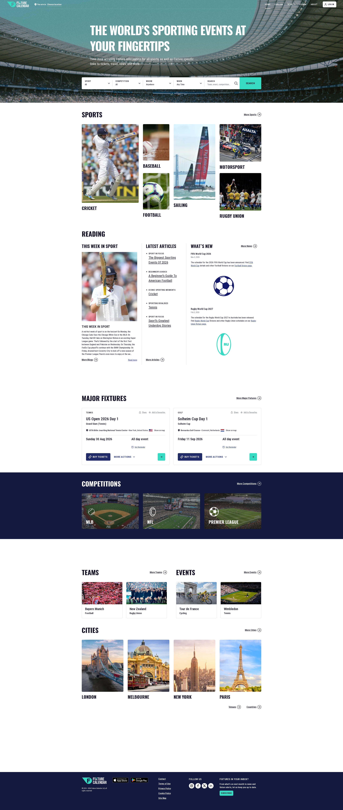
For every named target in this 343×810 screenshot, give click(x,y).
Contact (162, 779)
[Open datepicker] (201, 83)
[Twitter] (204, 785)
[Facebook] (198, 785)
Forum (303, 4)
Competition (122, 81)
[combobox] (94, 84)
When (179, 81)
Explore (279, 4)
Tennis (89, 412)
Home (268, 4)
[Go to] (161, 457)
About (314, 4)
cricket (153, 294)
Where (149, 81)
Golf (180, 412)
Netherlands (215, 430)
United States (142, 430)
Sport (88, 81)
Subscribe (226, 793)
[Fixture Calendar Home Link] (18, 4)
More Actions (122, 456)
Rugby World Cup (202, 321)
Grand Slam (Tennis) (96, 423)
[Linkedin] (211, 785)
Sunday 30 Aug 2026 (99, 439)
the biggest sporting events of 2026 (162, 260)
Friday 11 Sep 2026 (190, 439)
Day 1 (114, 419)
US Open (93, 419)
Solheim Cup (188, 419)
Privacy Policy (164, 788)
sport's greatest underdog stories (160, 323)
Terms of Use (164, 783)
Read (290, 4)
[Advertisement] (171, 378)
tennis (153, 307)
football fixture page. (243, 265)
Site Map (162, 798)
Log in (331, 4)
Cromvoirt (205, 430)
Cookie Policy (164, 793)
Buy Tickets (100, 456)
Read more (132, 360)
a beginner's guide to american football (163, 278)
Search (211, 81)
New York (132, 430)
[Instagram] (191, 785)
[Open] (109, 83)
